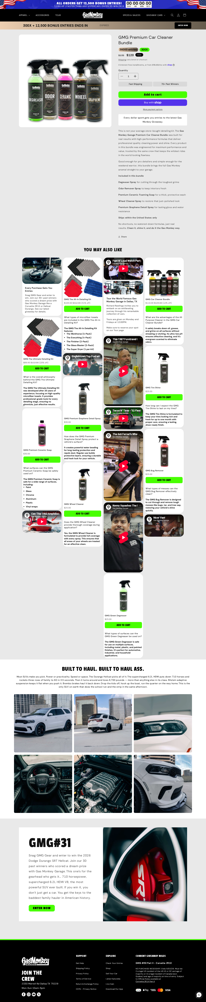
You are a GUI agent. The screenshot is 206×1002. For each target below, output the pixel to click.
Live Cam (110, 984)
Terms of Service (83, 979)
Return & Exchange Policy (87, 984)
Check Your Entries (114, 963)
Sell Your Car (111, 973)
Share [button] (124, 236)
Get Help (80, 963)
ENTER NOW (183, 25)
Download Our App (114, 989)
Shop (108, 968)
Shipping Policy (83, 968)
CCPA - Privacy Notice (86, 989)
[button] (24, 15)
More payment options (153, 109)
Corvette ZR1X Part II (145, 981)
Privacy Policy (82, 973)
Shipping (122, 60)
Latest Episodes (113, 979)
